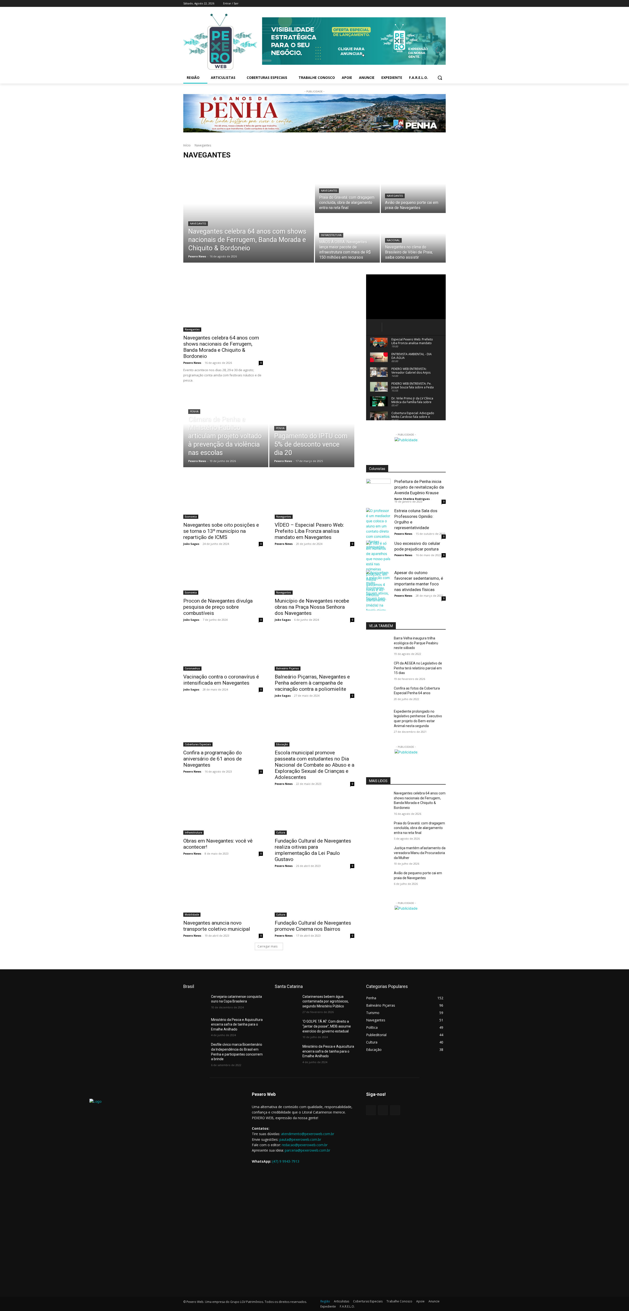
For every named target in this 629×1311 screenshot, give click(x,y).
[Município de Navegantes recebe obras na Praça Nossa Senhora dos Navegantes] (314, 575)
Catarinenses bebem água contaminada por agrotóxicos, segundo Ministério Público (325, 1001)
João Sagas (191, 544)
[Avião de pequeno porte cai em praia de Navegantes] (413, 188)
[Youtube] (443, 3)
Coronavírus (192, 668)
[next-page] (377, 607)
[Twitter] (436, 3)
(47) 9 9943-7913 (285, 1161)
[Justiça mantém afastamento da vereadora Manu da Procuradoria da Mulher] (378, 854)
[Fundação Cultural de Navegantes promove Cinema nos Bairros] (314, 897)
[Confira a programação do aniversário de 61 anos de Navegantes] (223, 727)
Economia (191, 516)
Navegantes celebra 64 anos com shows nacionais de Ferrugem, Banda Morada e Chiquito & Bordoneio (221, 347)
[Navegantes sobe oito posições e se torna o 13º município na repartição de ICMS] (223, 499)
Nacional (393, 240)
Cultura (280, 832)
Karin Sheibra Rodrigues (412, 499)
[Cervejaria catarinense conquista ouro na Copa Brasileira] (195, 1002)
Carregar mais (267, 946)
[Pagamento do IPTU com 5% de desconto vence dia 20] (311, 431)
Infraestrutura (331, 235)
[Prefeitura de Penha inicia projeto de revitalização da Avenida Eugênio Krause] (378, 491)
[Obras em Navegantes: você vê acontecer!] (223, 815)
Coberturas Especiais (198, 744)
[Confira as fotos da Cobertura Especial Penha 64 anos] (378, 694)
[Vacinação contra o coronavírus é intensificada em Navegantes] (223, 651)
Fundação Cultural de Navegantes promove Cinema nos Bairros (313, 926)
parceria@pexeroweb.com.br (307, 1150)
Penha (194, 411)
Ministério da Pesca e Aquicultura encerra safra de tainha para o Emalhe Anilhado (237, 1024)
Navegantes (198, 223)
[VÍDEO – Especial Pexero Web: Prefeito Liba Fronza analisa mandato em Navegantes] (314, 499)
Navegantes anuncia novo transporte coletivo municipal (216, 926)
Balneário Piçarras (287, 668)
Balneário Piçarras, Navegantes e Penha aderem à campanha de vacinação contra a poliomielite (312, 683)
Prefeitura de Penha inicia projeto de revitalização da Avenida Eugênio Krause (419, 487)
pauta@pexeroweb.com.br (300, 1139)
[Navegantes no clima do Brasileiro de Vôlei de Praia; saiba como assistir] (413, 238)
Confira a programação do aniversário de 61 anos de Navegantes (212, 759)
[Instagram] (429, 3)
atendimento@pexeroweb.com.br (307, 1133)
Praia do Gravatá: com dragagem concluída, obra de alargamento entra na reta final (419, 828)
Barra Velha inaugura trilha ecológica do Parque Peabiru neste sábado (416, 643)
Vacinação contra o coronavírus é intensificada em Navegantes (221, 680)
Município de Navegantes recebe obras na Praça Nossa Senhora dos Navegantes (312, 607)
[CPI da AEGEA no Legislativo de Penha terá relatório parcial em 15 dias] (378, 669)
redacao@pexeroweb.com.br (305, 1144)
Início (187, 145)
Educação (282, 744)
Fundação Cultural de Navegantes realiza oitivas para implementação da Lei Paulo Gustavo (313, 850)
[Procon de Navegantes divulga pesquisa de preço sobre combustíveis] (223, 575)
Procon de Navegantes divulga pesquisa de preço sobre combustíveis (218, 607)
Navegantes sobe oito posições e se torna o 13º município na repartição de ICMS (221, 531)
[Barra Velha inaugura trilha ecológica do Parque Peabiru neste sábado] (378, 644)
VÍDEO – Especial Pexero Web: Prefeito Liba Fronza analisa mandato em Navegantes (309, 531)
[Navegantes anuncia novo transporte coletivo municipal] (223, 897)
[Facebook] (422, 3)
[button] (440, 78)
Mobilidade (192, 914)
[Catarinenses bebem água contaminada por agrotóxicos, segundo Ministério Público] (287, 1002)
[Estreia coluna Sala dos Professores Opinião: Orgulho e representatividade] (378, 528)
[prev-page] (369, 607)
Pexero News (192, 363)
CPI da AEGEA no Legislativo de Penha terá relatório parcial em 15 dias (418, 668)
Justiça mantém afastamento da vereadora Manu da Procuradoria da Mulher (419, 853)
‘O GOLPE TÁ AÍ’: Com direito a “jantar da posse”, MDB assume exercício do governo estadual (326, 1026)
